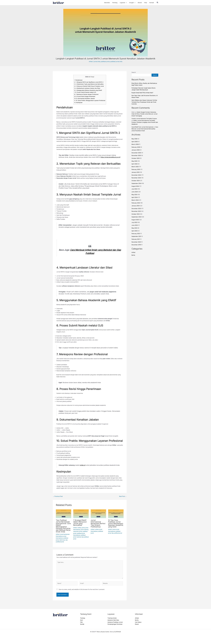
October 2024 (136, 180)
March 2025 (135, 166)
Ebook (140, 2)
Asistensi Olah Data (113, 620)
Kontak (151, 2)
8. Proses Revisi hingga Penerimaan (84, 96)
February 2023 (136, 233)
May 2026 (134, 139)
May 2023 (134, 228)
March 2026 (135, 144)
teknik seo (62, 540)
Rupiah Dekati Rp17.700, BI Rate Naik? (142, 92)
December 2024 (136, 175)
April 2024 (135, 197)
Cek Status (138, 622)
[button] (126, 2)
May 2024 (134, 194)
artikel (79, 527)
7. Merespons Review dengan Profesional (86, 94)
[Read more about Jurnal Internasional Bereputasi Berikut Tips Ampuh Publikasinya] (98, 513)
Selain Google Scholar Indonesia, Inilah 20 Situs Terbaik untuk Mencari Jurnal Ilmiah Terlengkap (144, 114)
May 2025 (134, 161)
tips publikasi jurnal (117, 533)
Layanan (122, 2)
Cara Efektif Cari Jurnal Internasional (142, 127)
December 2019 (136, 245)
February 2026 (136, 147)
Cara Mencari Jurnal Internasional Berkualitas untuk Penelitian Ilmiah (145, 128)
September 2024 (136, 183)
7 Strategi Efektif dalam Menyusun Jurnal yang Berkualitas (80, 522)
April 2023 (135, 231)
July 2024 (134, 189)
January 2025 (136, 172)
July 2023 (134, 222)
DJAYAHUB (117, 631)
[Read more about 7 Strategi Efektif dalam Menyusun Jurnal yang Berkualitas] (81, 513)
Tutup (92, 76)
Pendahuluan (78, 80)
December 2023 (136, 208)
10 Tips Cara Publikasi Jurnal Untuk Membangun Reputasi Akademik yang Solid (115, 523)
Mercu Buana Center (103, 631)
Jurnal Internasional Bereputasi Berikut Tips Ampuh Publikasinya (98, 523)
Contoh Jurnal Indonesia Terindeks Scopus (144, 118)
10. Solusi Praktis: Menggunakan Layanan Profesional (89, 100)
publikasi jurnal (105, 61)
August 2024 (135, 186)
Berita (133, 255)
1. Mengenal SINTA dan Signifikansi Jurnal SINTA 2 (88, 82)
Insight (131, 2)
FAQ (145, 2)
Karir (81, 620)
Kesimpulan (78, 102)
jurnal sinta (97, 61)
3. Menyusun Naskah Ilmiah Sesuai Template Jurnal (89, 86)
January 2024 (136, 205)
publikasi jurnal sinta (116, 61)
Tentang (114, 2)
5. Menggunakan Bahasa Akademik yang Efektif (88, 90)
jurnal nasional (84, 529)
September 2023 (136, 217)
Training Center (112, 618)
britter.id (82, 465)
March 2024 (135, 200)
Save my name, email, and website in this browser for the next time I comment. (82, 589)
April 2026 (135, 141)
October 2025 (136, 158)
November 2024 (136, 178)
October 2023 (136, 214)
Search (134, 72)
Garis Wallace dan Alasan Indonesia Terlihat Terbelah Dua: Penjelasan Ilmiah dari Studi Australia (144, 102)
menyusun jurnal (77, 531)
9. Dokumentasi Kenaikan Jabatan (84, 98)
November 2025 (136, 155)
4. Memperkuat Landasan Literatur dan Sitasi (87, 88)
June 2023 (135, 225)
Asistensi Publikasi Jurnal (115, 622)
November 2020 (136, 242)
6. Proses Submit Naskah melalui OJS (85, 92)
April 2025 (135, 164)
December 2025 (136, 153)
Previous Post (58, 496)
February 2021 (136, 239)
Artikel (91, 61)
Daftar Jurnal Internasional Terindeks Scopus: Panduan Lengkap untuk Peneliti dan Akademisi (145, 122)
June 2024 (135, 192)
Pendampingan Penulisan (115, 624)
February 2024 (136, 203)
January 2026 (136, 150)
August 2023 (135, 219)
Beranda (107, 2)
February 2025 (136, 169)
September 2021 (136, 236)
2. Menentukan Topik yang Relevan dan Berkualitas (89, 84)
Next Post (122, 496)
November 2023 (136, 211)
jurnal (83, 527)
